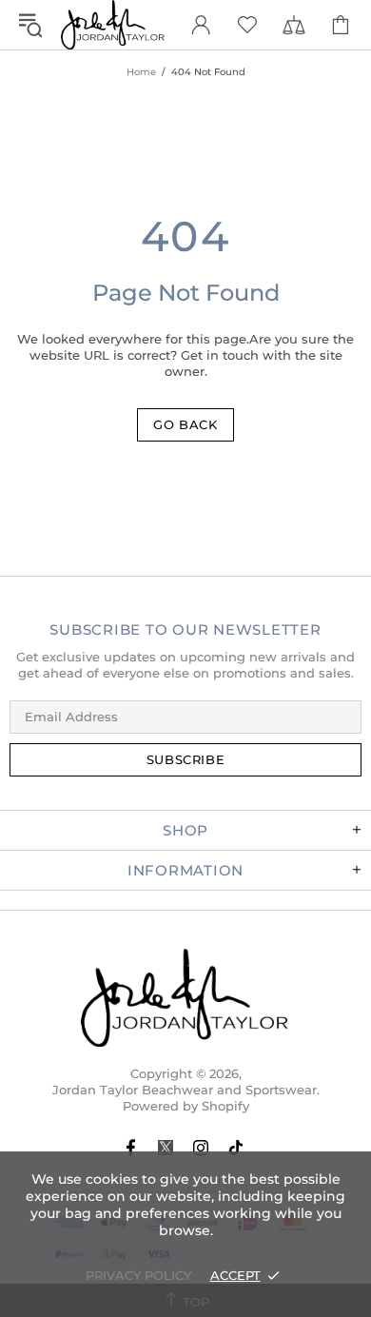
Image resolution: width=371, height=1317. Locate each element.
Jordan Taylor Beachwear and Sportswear (113, 24)
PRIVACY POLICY (138, 1275)
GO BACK (185, 424)
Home (141, 72)
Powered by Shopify (186, 1105)
